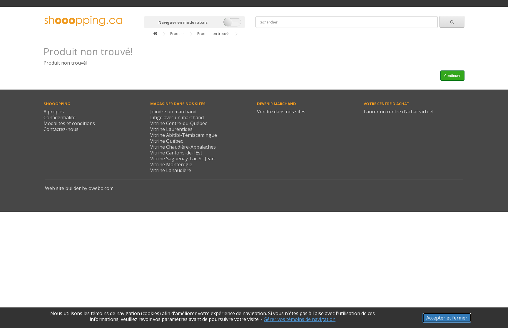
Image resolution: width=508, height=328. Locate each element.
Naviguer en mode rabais (183, 22)
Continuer (452, 75)
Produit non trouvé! (213, 33)
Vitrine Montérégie (171, 164)
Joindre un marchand (173, 111)
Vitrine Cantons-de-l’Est (176, 152)
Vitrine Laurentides (171, 129)
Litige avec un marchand (177, 117)
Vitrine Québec (166, 141)
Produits (177, 33)
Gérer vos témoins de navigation (299, 319)
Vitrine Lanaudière (170, 170)
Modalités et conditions (69, 123)
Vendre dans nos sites (281, 111)
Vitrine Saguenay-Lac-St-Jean (182, 158)
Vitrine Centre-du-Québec (178, 123)
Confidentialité (60, 117)
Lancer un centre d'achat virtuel (398, 111)
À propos (54, 111)
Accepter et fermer (446, 317)
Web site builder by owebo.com (79, 188)
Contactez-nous (61, 129)
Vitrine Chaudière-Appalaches (183, 147)
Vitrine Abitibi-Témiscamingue (183, 135)
